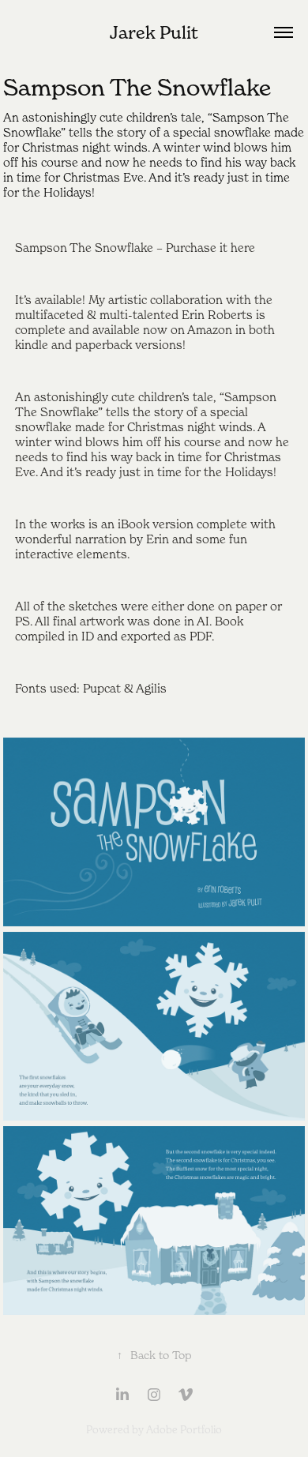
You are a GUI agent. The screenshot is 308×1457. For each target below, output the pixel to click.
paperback (103, 344)
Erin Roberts (217, 314)
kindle (31, 344)
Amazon (209, 329)
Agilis (151, 688)
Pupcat (102, 688)
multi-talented (139, 314)
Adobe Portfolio (184, 1429)
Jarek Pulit (154, 32)
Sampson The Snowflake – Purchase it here (135, 247)
